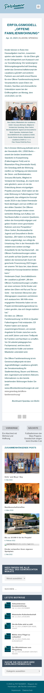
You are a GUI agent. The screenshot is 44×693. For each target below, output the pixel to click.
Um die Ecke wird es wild (22, 624)
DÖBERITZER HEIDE (29, 626)
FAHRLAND (26, 639)
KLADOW (23, 38)
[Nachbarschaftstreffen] (22, 493)
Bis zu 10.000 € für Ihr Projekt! (18, 538)
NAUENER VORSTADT (29, 652)
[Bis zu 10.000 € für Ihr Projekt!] (22, 523)
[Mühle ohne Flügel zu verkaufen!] (8, 636)
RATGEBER (26, 608)
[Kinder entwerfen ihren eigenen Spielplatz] (22, 545)
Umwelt (14, 628)
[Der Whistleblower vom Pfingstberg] (8, 649)
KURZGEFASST (17, 641)
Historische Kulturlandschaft (24, 614)
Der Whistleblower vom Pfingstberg (21, 648)
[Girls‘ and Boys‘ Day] (22, 463)
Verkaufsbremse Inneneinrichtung (19, 605)
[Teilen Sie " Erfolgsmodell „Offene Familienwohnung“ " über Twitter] (24, 416)
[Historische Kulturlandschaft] (8, 616)
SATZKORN (26, 617)
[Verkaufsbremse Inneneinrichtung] (8, 605)
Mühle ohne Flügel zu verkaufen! (21, 636)
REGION (15, 654)
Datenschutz (27, 690)
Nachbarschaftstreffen (15, 507)
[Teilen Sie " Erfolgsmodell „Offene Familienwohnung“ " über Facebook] (19, 416)
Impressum (16, 690)
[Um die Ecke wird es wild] (8, 626)
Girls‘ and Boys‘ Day (14, 477)
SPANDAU (33, 38)
